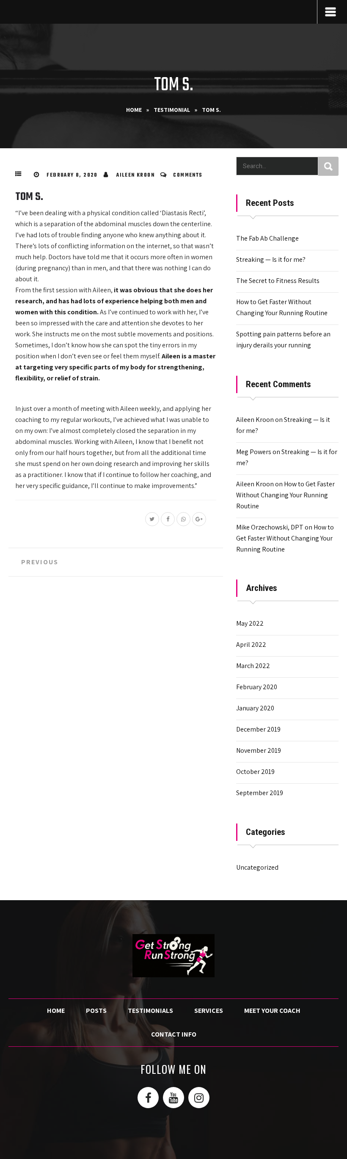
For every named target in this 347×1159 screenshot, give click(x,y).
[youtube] (173, 1097)
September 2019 (259, 792)
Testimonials (150, 1010)
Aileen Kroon (135, 175)
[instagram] (198, 1097)
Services (208, 1010)
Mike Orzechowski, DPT (269, 527)
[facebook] (148, 1097)
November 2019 (258, 750)
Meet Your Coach (272, 1010)
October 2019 (255, 771)
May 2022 (250, 623)
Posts (96, 1010)
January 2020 (255, 708)
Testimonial (172, 110)
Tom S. (29, 197)
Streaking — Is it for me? (271, 259)
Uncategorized (257, 867)
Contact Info (173, 1034)
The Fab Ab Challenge (267, 238)
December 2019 (258, 729)
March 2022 (253, 665)
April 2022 (251, 644)
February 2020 (256, 686)
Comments (187, 175)
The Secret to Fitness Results (277, 280)
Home (134, 110)
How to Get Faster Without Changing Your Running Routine (285, 495)
